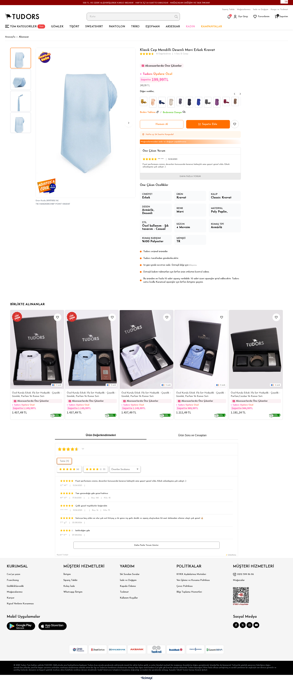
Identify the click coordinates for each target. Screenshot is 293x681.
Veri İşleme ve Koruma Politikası (193, 580)
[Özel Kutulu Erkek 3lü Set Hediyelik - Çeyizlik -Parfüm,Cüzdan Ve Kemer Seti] (256, 349)
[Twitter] (243, 625)
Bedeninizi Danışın (172, 112)
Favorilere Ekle (57, 317)
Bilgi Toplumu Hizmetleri (189, 592)
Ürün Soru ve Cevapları (192, 435)
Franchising (13, 580)
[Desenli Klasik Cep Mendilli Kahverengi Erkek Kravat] (171, 102)
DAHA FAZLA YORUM (190, 176)
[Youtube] (256, 625)
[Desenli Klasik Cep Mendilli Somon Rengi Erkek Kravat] (153, 102)
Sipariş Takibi (228, 9)
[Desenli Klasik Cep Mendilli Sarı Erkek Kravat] (143, 101)
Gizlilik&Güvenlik (15, 586)
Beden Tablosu (147, 112)
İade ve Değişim (260, 9)
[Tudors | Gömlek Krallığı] (22, 16)
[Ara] (176, 16)
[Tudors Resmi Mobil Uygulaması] (21, 626)
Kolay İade (69, 586)
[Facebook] (236, 625)
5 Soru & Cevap (181, 54)
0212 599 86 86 (245, 574)
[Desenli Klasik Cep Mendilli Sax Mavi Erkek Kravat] (198, 102)
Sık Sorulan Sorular (130, 574)
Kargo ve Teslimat (279, 9)
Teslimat (124, 592)
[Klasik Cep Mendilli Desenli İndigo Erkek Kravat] (162, 102)
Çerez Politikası (185, 586)
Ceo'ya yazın (13, 574)
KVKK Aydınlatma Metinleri (191, 574)
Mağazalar (239, 580)
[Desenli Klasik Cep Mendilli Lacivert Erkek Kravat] (189, 102)
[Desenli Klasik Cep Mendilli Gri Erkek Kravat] (180, 101)
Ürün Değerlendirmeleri (101, 435)
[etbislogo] (241, 596)
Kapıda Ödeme (128, 586)
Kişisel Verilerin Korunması (20, 603)
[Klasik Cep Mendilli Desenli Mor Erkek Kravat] (217, 102)
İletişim (67, 574)
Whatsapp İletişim (72, 592)
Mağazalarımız (243, 9)
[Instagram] (249, 625)
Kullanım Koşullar (129, 598)
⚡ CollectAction (231, 555)
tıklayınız (192, 265)
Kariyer (10, 598)
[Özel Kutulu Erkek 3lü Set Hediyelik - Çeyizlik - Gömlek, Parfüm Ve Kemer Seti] (37, 349)
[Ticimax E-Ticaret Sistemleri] (147, 678)
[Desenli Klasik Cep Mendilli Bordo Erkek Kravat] (226, 101)
